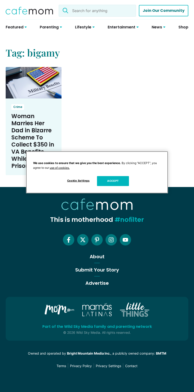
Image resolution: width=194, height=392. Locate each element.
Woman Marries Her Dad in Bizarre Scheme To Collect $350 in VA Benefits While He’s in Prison (32, 141)
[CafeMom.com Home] (29, 10)
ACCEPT (113, 181)
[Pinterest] (97, 239)
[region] (97, 172)
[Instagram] (111, 239)
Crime (17, 107)
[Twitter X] (82, 239)
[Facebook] (68, 239)
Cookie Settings (78, 180)
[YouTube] (125, 239)
